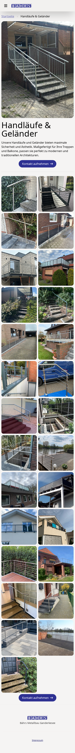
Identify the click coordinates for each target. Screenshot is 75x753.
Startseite (7, 16)
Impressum (37, 740)
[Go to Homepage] (21, 6)
